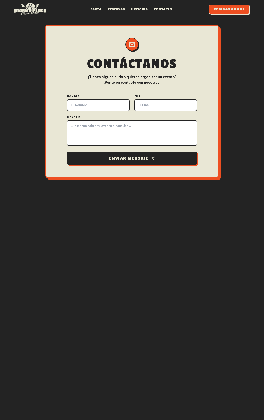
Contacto (163, 9)
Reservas (116, 9)
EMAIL (138, 96)
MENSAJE (74, 117)
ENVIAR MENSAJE (129, 158)
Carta (95, 9)
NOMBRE (73, 96)
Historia (139, 9)
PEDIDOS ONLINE (229, 9)
